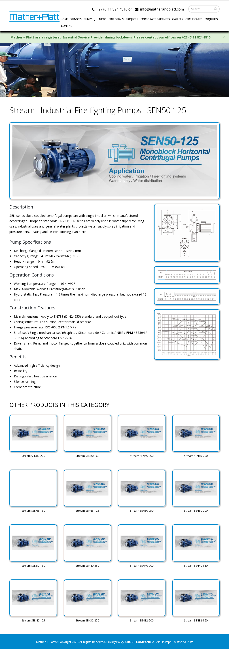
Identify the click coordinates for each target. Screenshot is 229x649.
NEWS (102, 19)
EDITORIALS (116, 19)
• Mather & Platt (182, 642)
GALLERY (177, 19)
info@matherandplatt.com (162, 9)
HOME (64, 19)
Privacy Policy (115, 642)
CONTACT (67, 26)
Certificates (193, 19)
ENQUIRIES (211, 19)
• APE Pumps (163, 642)
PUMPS (88, 19)
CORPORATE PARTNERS (155, 19)
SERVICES (76, 19)
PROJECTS (132, 19)
